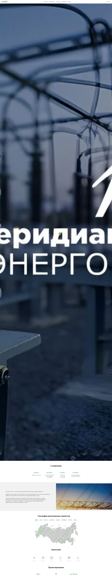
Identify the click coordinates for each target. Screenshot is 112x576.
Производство (64, 1)
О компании (46, 1)
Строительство (58, 1)
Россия (36, 519)
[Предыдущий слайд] (1, 558)
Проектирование (51, 1)
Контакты (69, 1)
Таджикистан (51, 519)
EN (109, 1)
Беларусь (75, 519)
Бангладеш (58, 519)
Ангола (41, 519)
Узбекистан (46, 519)
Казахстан (70, 519)
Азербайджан (64, 519)
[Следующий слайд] (110, 558)
